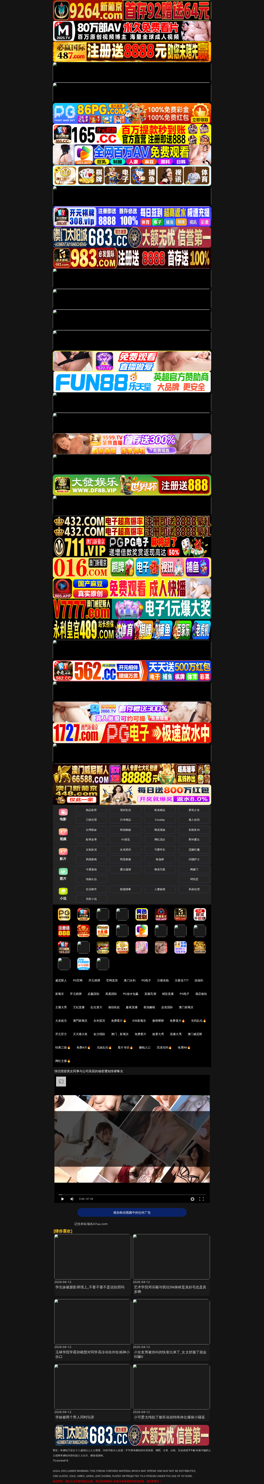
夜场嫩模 (149, 1007)
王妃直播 (79, 1007)
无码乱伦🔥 (198, 1020)
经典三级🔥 (63, 1047)
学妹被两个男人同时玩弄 (74, 1417)
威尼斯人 (61, 980)
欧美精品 (159, 810)
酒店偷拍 (201, 994)
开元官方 (61, 1034)
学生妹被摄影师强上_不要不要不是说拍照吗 (89, 1287)
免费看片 (140, 1034)
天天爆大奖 (80, 1034)
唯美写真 (159, 869)
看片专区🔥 (125, 1047)
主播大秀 (61, 1007)
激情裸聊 (158, 1020)
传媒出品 (91, 879)
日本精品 (125, 819)
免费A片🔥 (84, 1047)
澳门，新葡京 (120, 1034)
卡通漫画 (91, 869)
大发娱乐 (61, 1020)
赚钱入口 (145, 1047)
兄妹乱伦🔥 (104, 1047)
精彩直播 (168, 994)
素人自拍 (194, 819)
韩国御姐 (125, 830)
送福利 (198, 980)
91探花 (125, 839)
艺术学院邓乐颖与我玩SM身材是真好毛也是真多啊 (170, 1289)
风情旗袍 (91, 859)
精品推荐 (91, 810)
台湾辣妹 (91, 830)
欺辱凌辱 (91, 839)
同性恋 (194, 879)
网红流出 (159, 839)
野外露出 (194, 839)
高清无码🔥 (164, 1047)
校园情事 (125, 889)
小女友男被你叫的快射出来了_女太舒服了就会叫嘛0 (170, 1354)
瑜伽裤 (160, 859)
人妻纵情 (159, 889)
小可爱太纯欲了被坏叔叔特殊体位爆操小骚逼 (169, 1417)
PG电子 (146, 980)
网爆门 (194, 869)
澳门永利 (130, 980)
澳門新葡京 (80, 1020)
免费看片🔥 (118, 1020)
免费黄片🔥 (177, 1020)
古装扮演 (91, 849)
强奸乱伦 (125, 810)
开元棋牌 (94, 980)
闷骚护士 (194, 859)
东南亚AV (194, 830)
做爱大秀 (158, 1034)
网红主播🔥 (63, 1061)
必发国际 (167, 1007)
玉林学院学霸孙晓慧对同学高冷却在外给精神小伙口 (92, 1354)
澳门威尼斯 (195, 1034)
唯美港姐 (159, 830)
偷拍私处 (114, 1007)
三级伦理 (91, 819)
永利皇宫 (99, 1020)
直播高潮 (150, 994)
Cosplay (160, 819)
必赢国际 (93, 994)
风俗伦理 (194, 889)
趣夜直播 (132, 1007)
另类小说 (91, 899)
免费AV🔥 (184, 1047)
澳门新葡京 (186, 1007)
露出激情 (125, 869)
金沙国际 (99, 1034)
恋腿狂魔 (194, 849)
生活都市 (91, 889)
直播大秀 (176, 1034)
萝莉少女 (194, 810)
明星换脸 (125, 859)
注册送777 (182, 980)
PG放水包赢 (130, 994)
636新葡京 (139, 1020)
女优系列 (125, 849)
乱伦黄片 (96, 1007)
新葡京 (59, 994)
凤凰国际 (111, 994)
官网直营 (112, 980)
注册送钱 (163, 980)
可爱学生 (159, 849)
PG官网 (78, 980)
